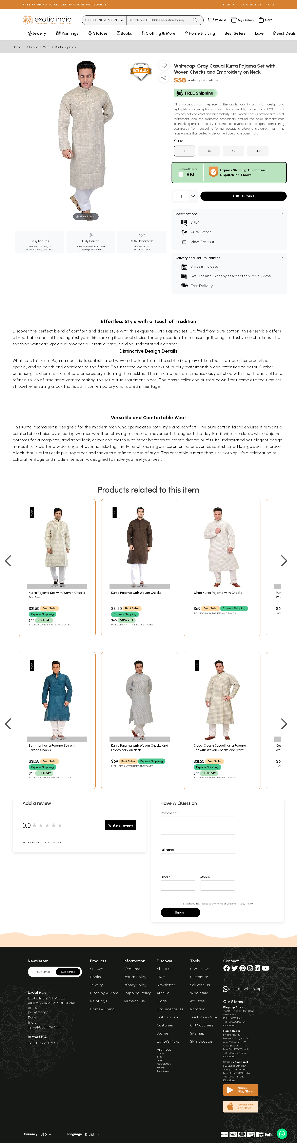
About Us (164, 969)
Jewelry (96, 985)
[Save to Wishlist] (164, 67)
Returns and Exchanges (211, 276)
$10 (190, 174)
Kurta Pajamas (65, 47)
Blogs (161, 1001)
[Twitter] (234, 969)
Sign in (229, 4)
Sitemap (197, 1033)
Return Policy (134, 977)
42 (233, 151)
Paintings (98, 1001)
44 (258, 151)
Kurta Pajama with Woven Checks (136, 593)
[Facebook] (226, 969)
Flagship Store (233, 1007)
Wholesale (199, 993)
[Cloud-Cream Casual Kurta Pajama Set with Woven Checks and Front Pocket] (222, 739)
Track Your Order (204, 1017)
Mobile (205, 877)
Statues (96, 969)
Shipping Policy (137, 993)
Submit (180, 912)
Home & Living (102, 1009)
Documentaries (170, 1009)
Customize (199, 977)
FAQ (271, 4)
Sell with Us (200, 985)
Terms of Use (223, 903)
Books (95, 977)
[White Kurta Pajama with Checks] (222, 586)
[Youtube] (265, 969)
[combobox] (158, 20)
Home (17, 47)
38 (184, 151)
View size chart (203, 242)
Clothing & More (38, 47)
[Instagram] (250, 969)
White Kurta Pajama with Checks (218, 593)
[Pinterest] (242, 969)
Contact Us (199, 969)
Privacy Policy (245, 903)
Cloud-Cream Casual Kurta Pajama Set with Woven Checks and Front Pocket (220, 750)
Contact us (251, 4)
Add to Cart (243, 196)
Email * (166, 877)
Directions (229, 1025)
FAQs (161, 977)
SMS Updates (201, 1041)
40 (209, 151)
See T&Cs (47, 249)
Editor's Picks (168, 1041)
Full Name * (169, 850)
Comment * (169, 813)
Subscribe (68, 972)
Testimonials (167, 1017)
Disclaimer (132, 969)
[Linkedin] (257, 969)
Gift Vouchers (201, 1025)
